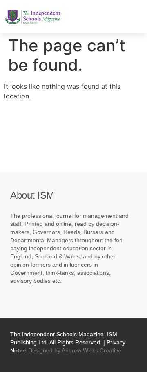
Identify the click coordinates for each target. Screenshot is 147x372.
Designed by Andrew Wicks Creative (74, 350)
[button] (76, 16)
